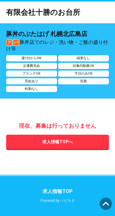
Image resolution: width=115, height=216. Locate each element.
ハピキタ (67, 201)
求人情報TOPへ (57, 141)
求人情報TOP (58, 191)
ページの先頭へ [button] (106, 204)
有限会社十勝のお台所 (43, 12)
